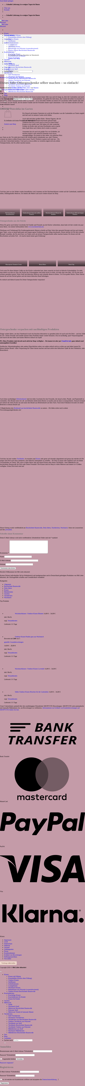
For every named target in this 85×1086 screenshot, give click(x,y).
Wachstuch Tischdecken (16, 76)
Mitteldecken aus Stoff (15, 1029)
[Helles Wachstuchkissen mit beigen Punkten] (75, 206)
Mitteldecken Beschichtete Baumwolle (20, 91)
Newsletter (7, 959)
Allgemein (7, 584)
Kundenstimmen (9, 953)
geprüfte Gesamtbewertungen (13, 642)
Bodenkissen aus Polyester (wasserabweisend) (23, 48)
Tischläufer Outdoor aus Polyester (19, 86)
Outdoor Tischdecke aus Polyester (19, 80)
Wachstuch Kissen (14, 988)
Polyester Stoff (13, 69)
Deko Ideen (15, 77)
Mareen (35, 88)
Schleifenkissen (13, 43)
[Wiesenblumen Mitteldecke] (71, 511)
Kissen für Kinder (14, 999)
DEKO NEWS (9, 35)
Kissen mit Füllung (14, 35)
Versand (6, 947)
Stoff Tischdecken (14, 75)
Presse (6, 951)
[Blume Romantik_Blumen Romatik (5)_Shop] (53, 206)
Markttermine (8, 592)
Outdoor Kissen (13, 39)
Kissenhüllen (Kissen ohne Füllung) (20, 37)
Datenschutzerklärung (49, 1079)
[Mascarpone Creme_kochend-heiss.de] (13, 252)
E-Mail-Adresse (5, 560)
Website (2, 564)
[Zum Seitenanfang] (1, 971)
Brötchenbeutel (21, 399)
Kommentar (4, 553)
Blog (5, 95)
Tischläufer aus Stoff (15, 1023)
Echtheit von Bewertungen (13, 955)
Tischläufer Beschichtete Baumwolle (20, 1025)
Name (2, 556)
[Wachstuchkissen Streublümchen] (10, 206)
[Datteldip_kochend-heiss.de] (71, 252)
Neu (5, 93)
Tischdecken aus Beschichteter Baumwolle (22, 78)
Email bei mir (66, 341)
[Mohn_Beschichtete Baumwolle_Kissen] (13, 511)
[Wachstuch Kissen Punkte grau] (32, 206)
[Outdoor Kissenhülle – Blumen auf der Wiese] (13, 482)
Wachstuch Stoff (13, 65)
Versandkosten (12, 621)
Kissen (6, 33)
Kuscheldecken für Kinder (17, 997)
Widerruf (7, 945)
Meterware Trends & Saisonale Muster (20, 1012)
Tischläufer (20, 459)
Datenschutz (8, 944)
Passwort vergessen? (6, 1063)
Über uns (7, 8)
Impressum (7, 940)
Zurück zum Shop (10, 124)
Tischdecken (8, 73)
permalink (8, 530)
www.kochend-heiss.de (36, 227)
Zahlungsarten (8, 949)
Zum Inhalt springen (6, 1)
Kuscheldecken (9, 993)
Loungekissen (12, 986)
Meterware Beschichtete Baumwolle (20, 67)
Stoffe (10, 1004)
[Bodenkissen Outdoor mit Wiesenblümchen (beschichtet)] (71, 482)
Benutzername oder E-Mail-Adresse (16, 1051)
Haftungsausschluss (10, 957)
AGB (6, 942)
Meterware (7, 61)
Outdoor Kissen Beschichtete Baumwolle (21, 50)
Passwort (7, 1055)
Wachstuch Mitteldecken (16, 1031)
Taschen (7, 60)
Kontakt (6, 10)
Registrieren (4, 1083)
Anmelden (20, 1059)
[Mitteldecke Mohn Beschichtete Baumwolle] (42, 482)
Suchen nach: (8, 71)
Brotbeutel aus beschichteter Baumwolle (27, 408)
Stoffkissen (11, 41)
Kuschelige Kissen (14, 54)
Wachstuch (28, 77)
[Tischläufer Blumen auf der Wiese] (42, 511)
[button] (7, 39)
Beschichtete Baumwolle (6, 77)
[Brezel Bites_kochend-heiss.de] (42, 252)
